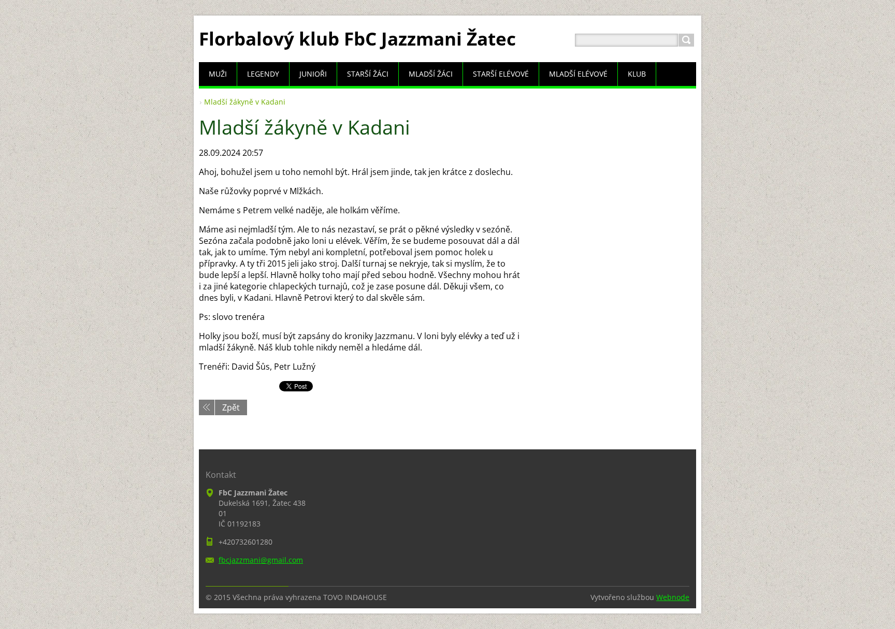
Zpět (231, 407)
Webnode (672, 597)
